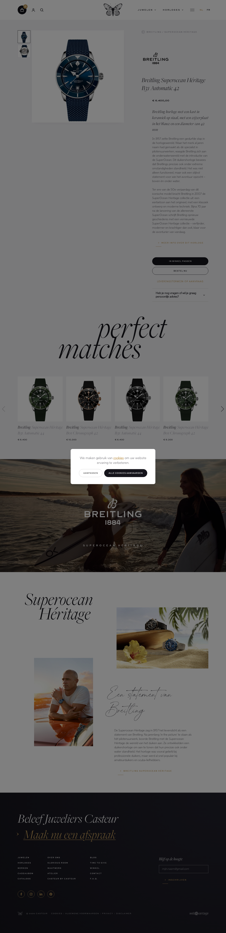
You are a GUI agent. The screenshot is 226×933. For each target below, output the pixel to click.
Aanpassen (90, 473)
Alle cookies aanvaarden (126, 473)
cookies (118, 458)
